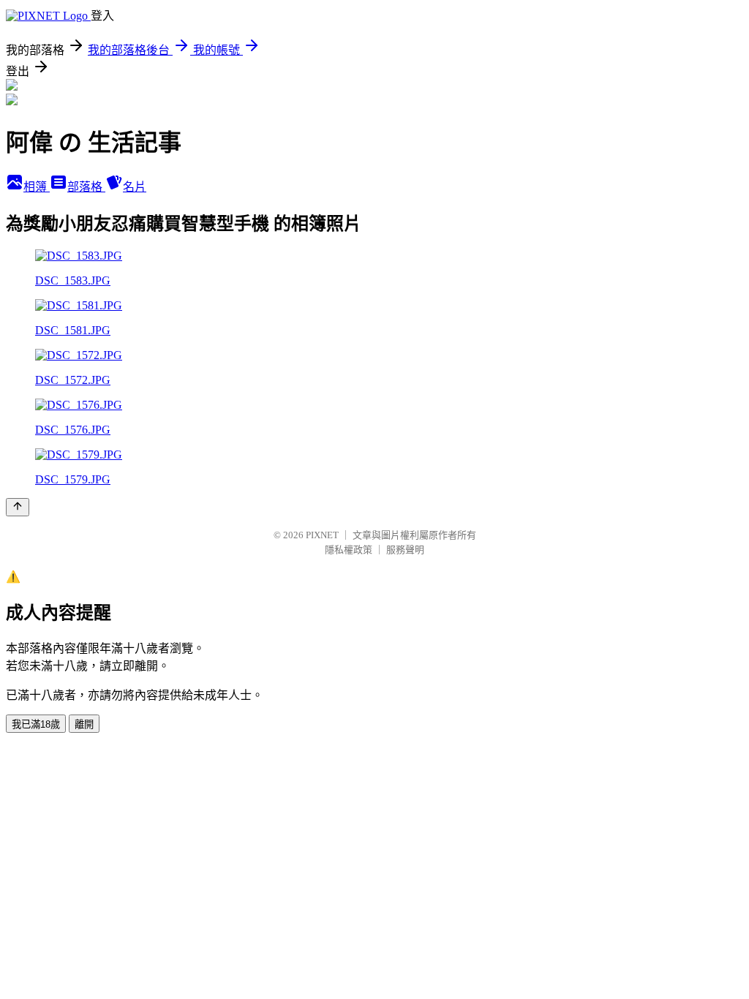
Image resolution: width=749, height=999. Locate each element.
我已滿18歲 (36, 724)
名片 (134, 187)
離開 (84, 724)
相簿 (36, 187)
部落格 (86, 187)
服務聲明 (405, 549)
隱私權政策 (348, 549)
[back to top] (17, 507)
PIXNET (322, 534)
